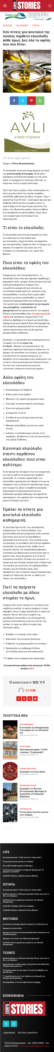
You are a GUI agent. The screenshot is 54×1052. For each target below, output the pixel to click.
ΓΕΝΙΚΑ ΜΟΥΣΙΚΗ (28, 768)
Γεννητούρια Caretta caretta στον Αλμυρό (34, 813)
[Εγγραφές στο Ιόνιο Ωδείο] (10, 771)
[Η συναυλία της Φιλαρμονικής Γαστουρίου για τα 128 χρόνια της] (10, 729)
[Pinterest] (31, 100)
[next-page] (9, 828)
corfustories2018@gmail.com (34, 1046)
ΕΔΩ (31, 668)
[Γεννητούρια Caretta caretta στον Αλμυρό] (10, 813)
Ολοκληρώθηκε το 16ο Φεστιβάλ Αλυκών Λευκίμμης (22, 982)
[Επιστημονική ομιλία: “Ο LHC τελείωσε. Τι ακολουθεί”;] (10, 750)
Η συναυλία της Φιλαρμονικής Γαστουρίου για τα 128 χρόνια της (34, 730)
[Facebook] (14, 100)
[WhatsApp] (40, 100)
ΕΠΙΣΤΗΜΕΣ (25, 746)
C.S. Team (30, 690)
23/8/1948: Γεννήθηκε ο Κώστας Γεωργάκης (18, 906)
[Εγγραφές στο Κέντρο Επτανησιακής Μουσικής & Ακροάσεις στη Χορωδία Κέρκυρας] (10, 792)
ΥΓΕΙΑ (35, 25)
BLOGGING (22, 25)
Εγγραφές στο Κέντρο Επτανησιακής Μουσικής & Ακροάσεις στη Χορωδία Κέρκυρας (33, 792)
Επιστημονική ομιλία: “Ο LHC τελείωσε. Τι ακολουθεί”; (34, 750)
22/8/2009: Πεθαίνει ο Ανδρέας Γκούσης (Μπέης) (20, 876)
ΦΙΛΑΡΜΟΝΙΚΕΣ (27, 724)
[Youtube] (35, 698)
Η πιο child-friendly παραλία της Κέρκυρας (18, 866)
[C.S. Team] (21, 690)
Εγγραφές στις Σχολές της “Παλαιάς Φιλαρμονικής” (21, 938)
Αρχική (7, 25)
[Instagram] (24, 698)
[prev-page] (4, 828)
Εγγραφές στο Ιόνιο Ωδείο (32, 771)
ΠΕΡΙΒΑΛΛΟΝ (25, 809)
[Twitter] (22, 100)
